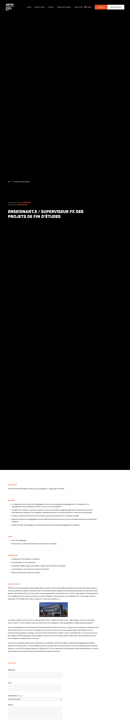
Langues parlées (15, 695)
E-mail (9, 683)
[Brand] (9, 7)
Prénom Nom (11, 670)
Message (10, 705)
